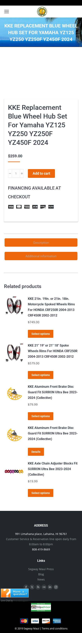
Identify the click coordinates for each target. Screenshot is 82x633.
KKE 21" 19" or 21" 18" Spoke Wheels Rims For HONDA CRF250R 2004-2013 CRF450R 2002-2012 (52, 351)
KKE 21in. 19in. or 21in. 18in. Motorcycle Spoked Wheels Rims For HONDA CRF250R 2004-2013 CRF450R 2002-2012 (51, 307)
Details (35, 451)
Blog (41, 574)
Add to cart (41, 173)
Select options (40, 333)
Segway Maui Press (41, 569)
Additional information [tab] (41, 256)
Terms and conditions (54, 628)
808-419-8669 (41, 549)
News (41, 579)
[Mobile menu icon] (6, 11)
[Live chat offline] (15, 596)
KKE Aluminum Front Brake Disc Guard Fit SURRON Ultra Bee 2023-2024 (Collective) (53, 392)
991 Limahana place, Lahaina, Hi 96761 (41, 534)
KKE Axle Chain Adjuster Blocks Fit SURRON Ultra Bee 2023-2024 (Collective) (52, 469)
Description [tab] (41, 242)
